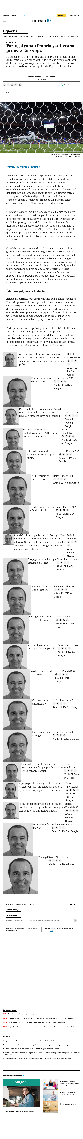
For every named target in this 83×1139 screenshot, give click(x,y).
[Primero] (4, 896)
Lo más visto (8, 1036)
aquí (51, 931)
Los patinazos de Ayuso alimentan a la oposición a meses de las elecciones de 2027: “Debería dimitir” (38, 1058)
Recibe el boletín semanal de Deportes (21, 904)
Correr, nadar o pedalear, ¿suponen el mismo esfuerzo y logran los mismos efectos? (32, 1049)
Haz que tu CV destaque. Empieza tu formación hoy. (68, 1093)
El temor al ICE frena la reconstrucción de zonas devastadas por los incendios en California (42, 1018)
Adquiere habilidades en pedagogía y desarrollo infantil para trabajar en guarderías (69, 1083)
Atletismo (56, 37)
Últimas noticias (73, 37)
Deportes (10, 31)
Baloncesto (13, 37)
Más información (11, 931)
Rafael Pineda (34, 77)
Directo (6, 93)
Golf (50, 37)
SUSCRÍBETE (61, 15)
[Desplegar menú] (4, 21)
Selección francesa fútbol (52, 921)
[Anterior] (7, 896)
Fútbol (5, 37)
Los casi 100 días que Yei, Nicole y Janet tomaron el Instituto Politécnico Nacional (38, 1023)
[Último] (27, 896)
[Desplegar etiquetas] (75, 920)
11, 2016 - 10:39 (41, 79)
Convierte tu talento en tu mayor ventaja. (19, 1111)
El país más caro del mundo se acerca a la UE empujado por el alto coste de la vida (32, 1041)
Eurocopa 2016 (19, 921)
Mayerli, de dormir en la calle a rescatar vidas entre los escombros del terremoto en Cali (41, 1027)
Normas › (74, 910)
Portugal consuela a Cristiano (23, 166)
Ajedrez (63, 37)
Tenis (20, 37)
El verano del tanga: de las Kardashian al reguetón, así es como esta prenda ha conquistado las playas (38, 1045)
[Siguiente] (24, 896)
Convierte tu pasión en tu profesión (68, 1105)
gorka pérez (49, 77)
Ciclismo (26, 37)
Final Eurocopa (11, 42)
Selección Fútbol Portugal (34, 921)
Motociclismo (42, 37)
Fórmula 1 (33, 37)
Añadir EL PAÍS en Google (71, 85)
